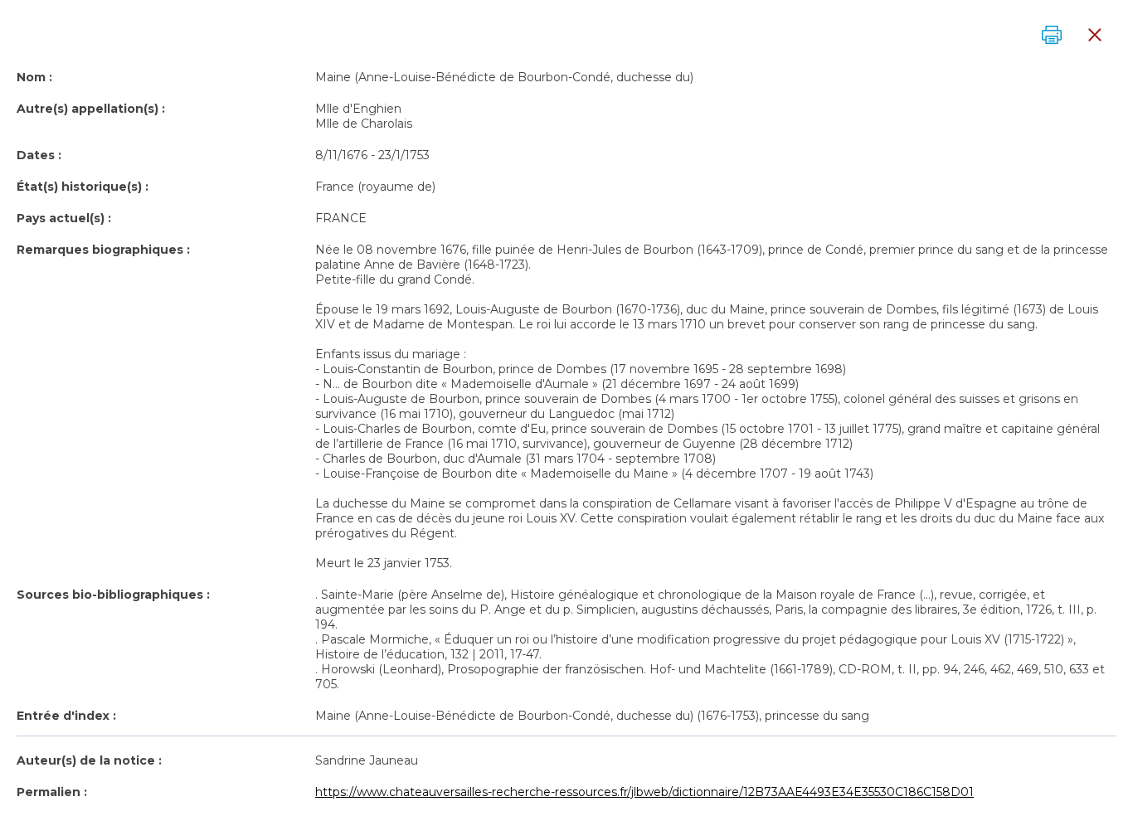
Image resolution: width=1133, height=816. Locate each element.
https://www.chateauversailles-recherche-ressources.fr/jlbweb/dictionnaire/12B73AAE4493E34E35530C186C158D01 (644, 791)
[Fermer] (1095, 35)
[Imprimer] (1051, 35)
